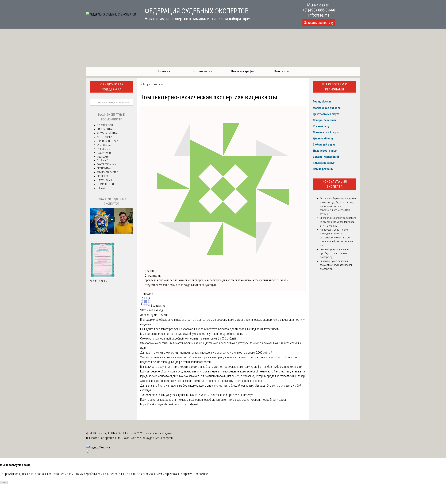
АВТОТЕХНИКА (104, 137)
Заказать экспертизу (318, 23)
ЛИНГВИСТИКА (105, 129)
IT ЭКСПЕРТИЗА (105, 125)
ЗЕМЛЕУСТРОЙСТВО (107, 172)
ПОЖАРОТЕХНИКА (106, 164)
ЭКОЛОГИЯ (103, 176)
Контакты (281, 71)
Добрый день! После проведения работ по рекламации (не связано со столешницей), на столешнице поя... (336, 237)
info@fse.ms (318, 15)
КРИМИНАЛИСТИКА (107, 133)
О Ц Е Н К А (102, 160)
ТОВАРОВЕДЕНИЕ (106, 184)
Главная (164, 71)
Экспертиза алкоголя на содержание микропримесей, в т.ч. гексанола (338, 221)
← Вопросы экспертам (151, 84)
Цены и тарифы (242, 71)
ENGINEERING (104, 144)
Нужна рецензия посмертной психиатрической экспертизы (336, 265)
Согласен (4, 482)
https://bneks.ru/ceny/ (239, 395)
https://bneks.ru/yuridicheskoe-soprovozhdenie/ (169, 404)
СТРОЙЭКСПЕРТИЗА (107, 141)
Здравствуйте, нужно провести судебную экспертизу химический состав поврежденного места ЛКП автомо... (338, 206)
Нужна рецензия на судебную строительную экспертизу (334, 253)
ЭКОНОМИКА (104, 168)
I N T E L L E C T (104, 148)
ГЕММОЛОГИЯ (104, 180)
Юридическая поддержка (111, 86)
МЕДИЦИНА (103, 156)
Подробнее (200, 474)
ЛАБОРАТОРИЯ (104, 152)
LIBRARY (101, 188)
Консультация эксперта (334, 184)
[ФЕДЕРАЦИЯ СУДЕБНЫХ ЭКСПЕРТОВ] (111, 14)
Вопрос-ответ (203, 71)
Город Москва (322, 101)
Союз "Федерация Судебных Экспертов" (148, 438)
